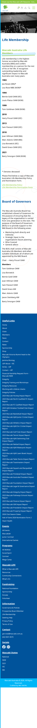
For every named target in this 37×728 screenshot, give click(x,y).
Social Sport (7, 553)
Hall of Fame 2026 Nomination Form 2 (17, 517)
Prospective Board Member (13, 611)
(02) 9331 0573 (7, 637)
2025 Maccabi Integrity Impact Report (17, 492)
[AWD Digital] (22, 685)
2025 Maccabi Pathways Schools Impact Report (17, 496)
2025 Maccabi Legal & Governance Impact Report (18, 487)
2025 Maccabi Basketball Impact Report (17, 414)
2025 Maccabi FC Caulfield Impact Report (18, 405)
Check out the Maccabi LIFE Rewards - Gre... (18, 2)
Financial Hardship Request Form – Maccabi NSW (15, 374)
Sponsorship (7, 348)
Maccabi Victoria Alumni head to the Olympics (16, 355)
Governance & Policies (11, 608)
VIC (3, 667)
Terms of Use (7, 624)
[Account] (25, 7)
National (5, 657)
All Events (6, 530)
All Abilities (6, 550)
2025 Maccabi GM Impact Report (15, 504)
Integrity (5, 379)
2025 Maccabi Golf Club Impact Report (17, 432)
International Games (10, 540)
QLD (4, 663)
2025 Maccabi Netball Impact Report (16, 444)
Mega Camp (7, 559)
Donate (5, 595)
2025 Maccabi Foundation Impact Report (18, 483)
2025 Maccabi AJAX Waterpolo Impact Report (16, 448)
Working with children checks (13, 389)
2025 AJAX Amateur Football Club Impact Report (18, 409)
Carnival (5, 556)
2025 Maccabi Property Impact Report (17, 511)
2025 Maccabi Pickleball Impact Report (17, 474)
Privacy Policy (7, 621)
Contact (5, 341)
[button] (34, 8)
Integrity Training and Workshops (15, 382)
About (4, 328)
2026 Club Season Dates (11, 514)
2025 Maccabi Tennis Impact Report (16, 435)
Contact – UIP (7, 370)
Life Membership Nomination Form (17, 187)
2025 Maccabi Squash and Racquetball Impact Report (17, 469)
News (4, 338)
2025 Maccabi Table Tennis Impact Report (18, 459)
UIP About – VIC (8, 363)
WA (3, 670)
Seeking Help (7, 618)
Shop (4, 351)
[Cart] (22, 7)
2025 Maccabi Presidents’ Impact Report (18, 508)
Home (4, 325)
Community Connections (11, 576)
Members (6, 335)
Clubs (4, 331)
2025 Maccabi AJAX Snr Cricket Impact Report (17, 427)
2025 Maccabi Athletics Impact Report (17, 423)
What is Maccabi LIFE (10, 569)
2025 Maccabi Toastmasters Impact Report (16, 463)
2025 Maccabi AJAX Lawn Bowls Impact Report (17, 454)
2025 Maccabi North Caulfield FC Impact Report (17, 400)
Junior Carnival (8, 537)
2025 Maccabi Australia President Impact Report (18, 478)
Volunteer (6, 598)
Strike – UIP (6, 367)
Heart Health (7, 521)
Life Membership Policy (12, 185)
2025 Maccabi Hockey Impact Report (16, 396)
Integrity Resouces (9, 386)
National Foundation (10, 588)
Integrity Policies (8, 392)
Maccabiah (6, 534)
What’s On (6, 579)
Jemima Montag (8, 360)
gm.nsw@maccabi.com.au (12, 634)
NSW (4, 660)
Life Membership (8, 614)
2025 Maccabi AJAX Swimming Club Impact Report (15, 439)
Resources (6, 572)
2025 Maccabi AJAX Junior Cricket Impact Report (18, 418)
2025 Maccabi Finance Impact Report (16, 501)
